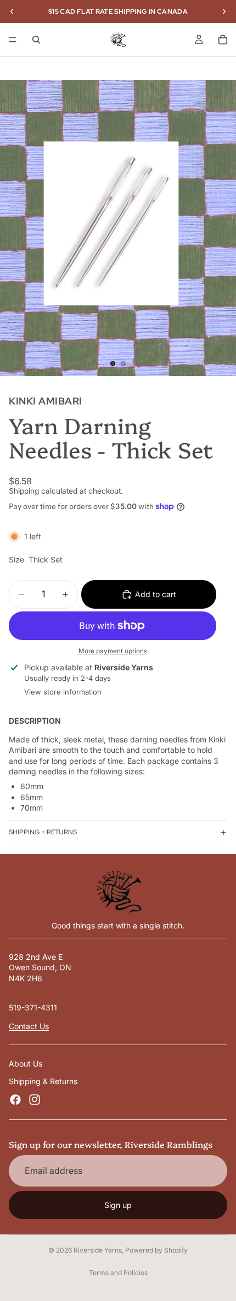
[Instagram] (34, 1099)
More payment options (112, 651)
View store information (63, 691)
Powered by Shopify (156, 1250)
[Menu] (12, 39)
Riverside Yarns (98, 1250)
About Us (25, 1063)
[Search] (36, 40)
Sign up (118, 1205)
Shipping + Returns (43, 832)
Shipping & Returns (43, 1081)
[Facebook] (15, 1099)
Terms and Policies (118, 1273)
